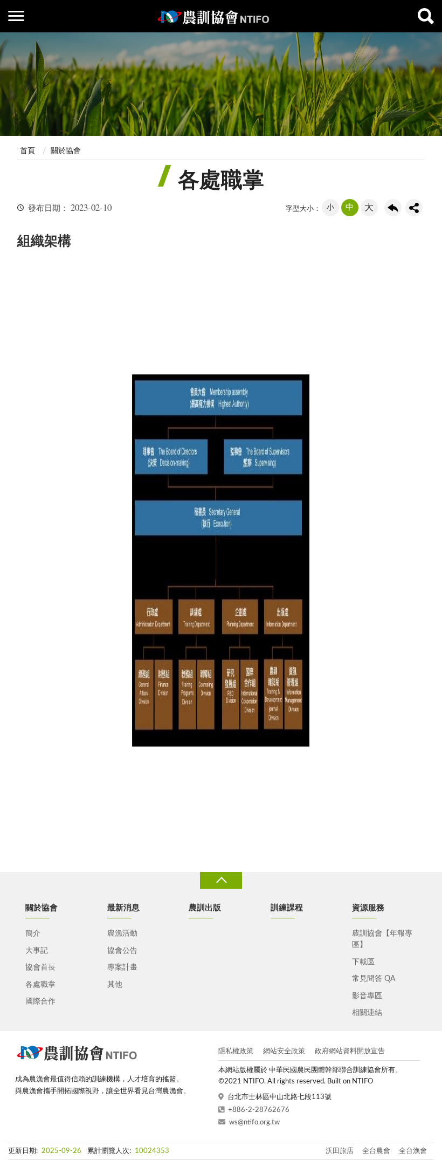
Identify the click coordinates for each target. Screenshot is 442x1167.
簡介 (32, 933)
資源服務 (368, 908)
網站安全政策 (284, 1051)
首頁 (27, 151)
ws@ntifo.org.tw (254, 1122)
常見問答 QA (373, 979)
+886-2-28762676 (258, 1110)
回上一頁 (393, 207)
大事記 (36, 951)
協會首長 (40, 967)
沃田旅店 (340, 1151)
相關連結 (367, 1013)
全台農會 (376, 1151)
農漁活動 (122, 933)
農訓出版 (205, 908)
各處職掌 (40, 984)
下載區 (363, 962)
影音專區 (367, 996)
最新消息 (123, 908)
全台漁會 (413, 1151)
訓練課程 (287, 908)
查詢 (426, 16)
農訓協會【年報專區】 (382, 939)
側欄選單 (16, 16)
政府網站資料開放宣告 (350, 1051)
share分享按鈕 (414, 207)
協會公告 (122, 951)
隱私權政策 (235, 1051)
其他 (114, 984)
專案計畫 (122, 967)
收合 (221, 880)
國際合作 (40, 1001)
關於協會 (66, 151)
